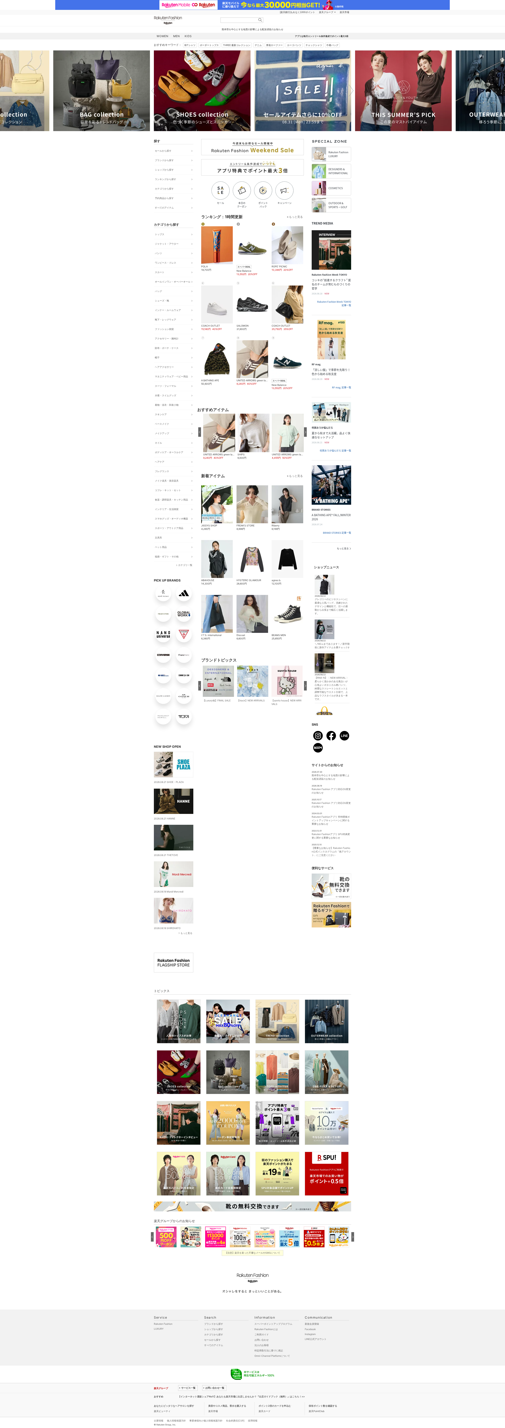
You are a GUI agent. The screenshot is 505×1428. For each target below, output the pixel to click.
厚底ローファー (274, 45)
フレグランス (162, 471)
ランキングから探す (165, 179)
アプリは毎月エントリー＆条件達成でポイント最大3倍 (321, 36)
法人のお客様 (261, 1345)
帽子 (157, 357)
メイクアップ (162, 433)
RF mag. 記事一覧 (341, 387)
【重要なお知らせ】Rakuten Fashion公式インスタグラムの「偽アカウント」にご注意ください (331, 851)
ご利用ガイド (261, 1334)
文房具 (158, 537)
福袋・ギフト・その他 (167, 556)
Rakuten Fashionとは (266, 1329)
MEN (176, 36)
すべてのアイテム (164, 207)
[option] (101, 90)
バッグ (158, 291)
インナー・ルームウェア (168, 310)
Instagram (310, 1334)
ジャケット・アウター (167, 243)
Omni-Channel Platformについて (272, 1355)
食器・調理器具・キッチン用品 (171, 499)
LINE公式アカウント (315, 1339)
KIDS (188, 36)
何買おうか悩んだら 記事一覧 (335, 450)
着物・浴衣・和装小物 (167, 404)
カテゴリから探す (164, 188)
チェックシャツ (314, 45)
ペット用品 (161, 547)
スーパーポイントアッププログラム (273, 1323)
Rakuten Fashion (184, 20)
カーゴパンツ (294, 45)
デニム (258, 45)
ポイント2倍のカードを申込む (275, 1405)
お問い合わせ (261, 1339)
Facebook (310, 1329)
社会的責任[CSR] (235, 1420)
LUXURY (159, 1328)
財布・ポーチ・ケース (167, 348)
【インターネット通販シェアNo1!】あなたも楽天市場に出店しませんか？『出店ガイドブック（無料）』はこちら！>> (241, 1396)
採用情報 (252, 1420)
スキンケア (161, 414)
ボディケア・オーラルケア (169, 452)
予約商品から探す (164, 198)
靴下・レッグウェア (165, 319)
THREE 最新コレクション (236, 45)
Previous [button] (153, 90)
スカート (159, 272)
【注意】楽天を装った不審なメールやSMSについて (252, 1252)
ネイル (158, 442)
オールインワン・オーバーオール (172, 281)
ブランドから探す (164, 160)
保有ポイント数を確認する (323, 1405)
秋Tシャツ (189, 45)
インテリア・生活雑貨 (167, 509)
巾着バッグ (332, 45)
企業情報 (158, 1420)
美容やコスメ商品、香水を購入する (227, 1405)
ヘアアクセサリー (164, 366)
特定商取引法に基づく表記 (268, 1350)
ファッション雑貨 (164, 329)
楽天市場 (344, 12)
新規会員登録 (312, 1323)
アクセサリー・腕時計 (167, 338)
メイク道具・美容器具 (167, 480)
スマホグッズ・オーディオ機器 (171, 518)
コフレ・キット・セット (168, 490)
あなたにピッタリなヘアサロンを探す (174, 1405)
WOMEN (162, 36)
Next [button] (351, 90)
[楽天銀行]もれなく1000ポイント (297, 12)
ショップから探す (164, 169)
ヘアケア (159, 461)
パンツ (158, 253)
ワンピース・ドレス (165, 262)
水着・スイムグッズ (165, 395)
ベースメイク (162, 423)
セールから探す (163, 150)
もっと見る (186, 933)
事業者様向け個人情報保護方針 (206, 1420)
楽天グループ (326, 12)
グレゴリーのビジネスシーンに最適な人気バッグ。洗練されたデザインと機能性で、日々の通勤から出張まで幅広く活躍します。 (331, 606)
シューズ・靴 (162, 300)
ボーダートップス (209, 45)
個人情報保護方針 (176, 1420)
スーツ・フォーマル (165, 385)
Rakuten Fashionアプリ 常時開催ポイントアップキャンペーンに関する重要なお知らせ (331, 820)
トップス (159, 234)
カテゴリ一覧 (185, 565)
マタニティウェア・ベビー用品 (171, 376)
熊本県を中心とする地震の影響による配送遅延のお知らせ (252, 29)
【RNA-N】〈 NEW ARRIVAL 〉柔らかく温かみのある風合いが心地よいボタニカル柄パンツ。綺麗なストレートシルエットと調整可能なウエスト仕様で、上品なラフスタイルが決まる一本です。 (332, 688)
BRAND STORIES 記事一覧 (337, 533)
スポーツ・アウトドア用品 (169, 528)
